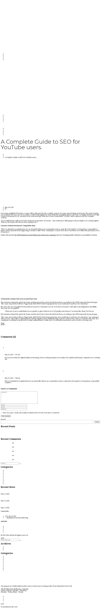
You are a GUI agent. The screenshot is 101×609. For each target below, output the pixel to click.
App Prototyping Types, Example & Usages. (29, 451)
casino (7, 472)
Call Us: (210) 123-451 (8, 590)
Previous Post (5, 326)
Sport (7, 481)
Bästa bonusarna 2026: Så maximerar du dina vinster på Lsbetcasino (25, 431)
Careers (7, 323)
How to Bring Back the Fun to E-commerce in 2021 (19, 332)
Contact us (4, 593)
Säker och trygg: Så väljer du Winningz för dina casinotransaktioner (25, 430)
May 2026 (8, 548)
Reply (7, 362)
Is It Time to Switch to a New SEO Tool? (28, 443)
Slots (7, 479)
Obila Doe (8, 375)
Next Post (4, 330)
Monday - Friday (6, 592)
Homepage (9, 154)
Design (7, 156)
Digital (13, 323)
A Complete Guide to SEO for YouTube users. (30, 459)
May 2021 (8, 550)
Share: (3, 324)
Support (8, 482)
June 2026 (8, 547)
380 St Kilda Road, (7, 589)
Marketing (9, 476)
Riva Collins (9, 351)
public (8, 478)
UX (11, 210)
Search (3, 419)
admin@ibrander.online (15, 209)
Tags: (3, 323)
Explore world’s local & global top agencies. (29, 447)
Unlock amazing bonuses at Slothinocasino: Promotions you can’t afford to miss (29, 435)
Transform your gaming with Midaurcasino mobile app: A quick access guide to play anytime (33, 433)
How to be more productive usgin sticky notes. (17, 329)
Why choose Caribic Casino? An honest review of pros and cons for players (27, 434)
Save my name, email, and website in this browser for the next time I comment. (31, 413)
